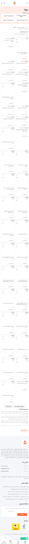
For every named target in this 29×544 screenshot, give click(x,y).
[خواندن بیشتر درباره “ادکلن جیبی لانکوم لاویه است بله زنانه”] (3, 244)
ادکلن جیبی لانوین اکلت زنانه (8, 372)
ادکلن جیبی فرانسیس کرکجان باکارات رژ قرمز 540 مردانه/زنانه (8, 281)
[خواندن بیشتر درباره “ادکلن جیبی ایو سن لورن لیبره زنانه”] (3, 313)
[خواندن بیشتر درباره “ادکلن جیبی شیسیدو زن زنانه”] (3, 290)
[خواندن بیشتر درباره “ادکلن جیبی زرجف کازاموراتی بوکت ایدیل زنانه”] (3, 198)
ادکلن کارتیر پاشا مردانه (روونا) (8, 108)
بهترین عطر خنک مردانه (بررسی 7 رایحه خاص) (18, 491)
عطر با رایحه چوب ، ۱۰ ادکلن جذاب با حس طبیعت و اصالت (15, 496)
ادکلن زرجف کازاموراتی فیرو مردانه (7, 74)
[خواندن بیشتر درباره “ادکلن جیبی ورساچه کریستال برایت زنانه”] (17, 175)
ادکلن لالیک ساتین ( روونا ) (22, 108)
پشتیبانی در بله (23, 538)
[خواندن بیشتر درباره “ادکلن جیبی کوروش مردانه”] (17, 221)
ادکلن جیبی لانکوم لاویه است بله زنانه (7, 258)
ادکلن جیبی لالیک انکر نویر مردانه (22, 165)
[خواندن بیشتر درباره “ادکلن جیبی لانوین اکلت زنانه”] (3, 359)
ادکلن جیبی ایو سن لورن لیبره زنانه (8, 327)
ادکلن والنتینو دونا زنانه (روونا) (22, 63)
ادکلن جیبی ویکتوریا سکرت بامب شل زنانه (7, 97)
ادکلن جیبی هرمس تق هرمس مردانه (22, 258)
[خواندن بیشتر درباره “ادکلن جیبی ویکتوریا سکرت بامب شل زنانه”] (3, 84)
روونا (26, 56)
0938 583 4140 (5, 471)
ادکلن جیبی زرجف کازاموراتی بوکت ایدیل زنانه (8, 211)
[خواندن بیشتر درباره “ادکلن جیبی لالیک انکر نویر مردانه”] (17, 152)
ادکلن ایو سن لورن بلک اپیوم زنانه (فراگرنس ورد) (22, 53)
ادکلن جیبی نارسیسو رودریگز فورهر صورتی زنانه (8, 188)
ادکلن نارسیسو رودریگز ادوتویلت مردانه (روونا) (21, 130)
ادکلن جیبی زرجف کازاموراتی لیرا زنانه (7, 142)
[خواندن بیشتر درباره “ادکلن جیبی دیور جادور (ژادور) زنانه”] (3, 382)
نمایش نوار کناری (23, 31)
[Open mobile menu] (27, 3)
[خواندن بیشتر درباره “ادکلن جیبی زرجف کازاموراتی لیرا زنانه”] (3, 129)
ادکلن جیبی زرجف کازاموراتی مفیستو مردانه (22, 211)
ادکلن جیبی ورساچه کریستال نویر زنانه (21, 327)
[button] (17, 39)
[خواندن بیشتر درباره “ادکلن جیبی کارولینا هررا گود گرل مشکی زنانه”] (3, 221)
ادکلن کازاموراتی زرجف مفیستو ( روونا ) (21, 74)
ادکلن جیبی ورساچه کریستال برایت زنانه (22, 188)
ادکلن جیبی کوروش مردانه (22, 234)
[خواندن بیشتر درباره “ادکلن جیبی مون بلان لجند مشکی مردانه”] (3, 152)
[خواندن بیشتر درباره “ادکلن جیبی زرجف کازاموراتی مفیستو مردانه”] (17, 198)
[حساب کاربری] (1, 3)
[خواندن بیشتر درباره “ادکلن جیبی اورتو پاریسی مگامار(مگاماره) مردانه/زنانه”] (17, 267)
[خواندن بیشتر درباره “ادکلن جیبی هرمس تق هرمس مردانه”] (17, 244)
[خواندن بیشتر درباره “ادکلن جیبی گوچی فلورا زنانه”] (17, 336)
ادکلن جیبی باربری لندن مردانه (8, 349)
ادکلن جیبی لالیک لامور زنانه (22, 383)
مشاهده (25, 430)
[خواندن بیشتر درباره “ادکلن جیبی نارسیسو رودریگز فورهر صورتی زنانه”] (3, 175)
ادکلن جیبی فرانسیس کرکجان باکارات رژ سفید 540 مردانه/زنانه (21, 304)
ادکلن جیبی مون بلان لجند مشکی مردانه (8, 165)
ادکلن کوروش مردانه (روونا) (8, 118)
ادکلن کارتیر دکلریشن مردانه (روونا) (8, 40)
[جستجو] (4, 3)
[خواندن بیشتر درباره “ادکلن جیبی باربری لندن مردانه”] (3, 336)
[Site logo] (14, 3)
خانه (27, 27)
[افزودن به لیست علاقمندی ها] (17, 42)
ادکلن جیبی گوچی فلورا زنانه (22, 349)
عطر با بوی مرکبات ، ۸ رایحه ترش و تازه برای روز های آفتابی (15, 487)
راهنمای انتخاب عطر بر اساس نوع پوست (19, 489)
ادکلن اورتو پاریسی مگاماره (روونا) (21, 118)
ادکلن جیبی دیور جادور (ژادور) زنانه (8, 396)
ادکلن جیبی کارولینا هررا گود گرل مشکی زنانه (7, 234)
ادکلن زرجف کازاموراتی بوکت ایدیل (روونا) (22, 85)
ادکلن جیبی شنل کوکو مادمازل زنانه (22, 373)
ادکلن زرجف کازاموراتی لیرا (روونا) (7, 63)
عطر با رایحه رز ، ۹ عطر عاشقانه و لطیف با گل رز (18, 494)
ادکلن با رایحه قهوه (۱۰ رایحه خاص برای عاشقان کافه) (17, 499)
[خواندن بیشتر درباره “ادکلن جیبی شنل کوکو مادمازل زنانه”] (17, 359)
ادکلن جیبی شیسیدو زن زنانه (8, 303)
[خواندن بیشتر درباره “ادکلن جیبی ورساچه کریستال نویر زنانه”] (17, 313)
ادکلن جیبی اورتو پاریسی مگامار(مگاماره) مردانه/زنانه (22, 281)
